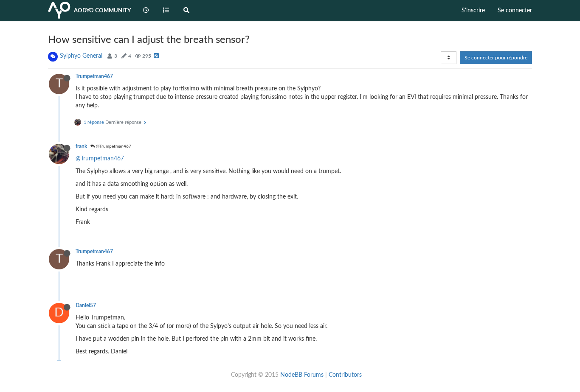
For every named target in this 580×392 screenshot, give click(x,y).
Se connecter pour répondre (496, 57)
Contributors (345, 375)
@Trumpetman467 (113, 146)
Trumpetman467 (94, 76)
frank (81, 146)
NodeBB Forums (302, 375)
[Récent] (146, 10)
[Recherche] (186, 10)
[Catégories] (166, 10)
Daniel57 (86, 305)
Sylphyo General (81, 56)
